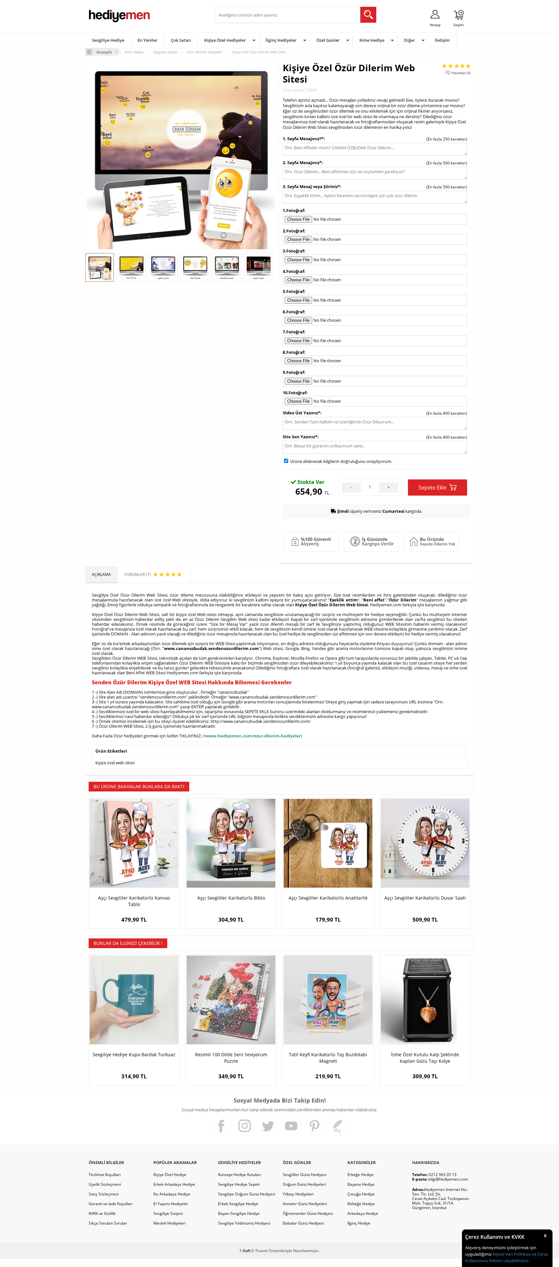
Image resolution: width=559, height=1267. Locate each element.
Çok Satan (181, 40)
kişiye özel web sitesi (115, 763)
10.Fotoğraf (294, 393)
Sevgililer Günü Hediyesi (304, 1174)
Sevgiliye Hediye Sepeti (239, 1184)
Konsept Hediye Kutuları (239, 1174)
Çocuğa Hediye (361, 1194)
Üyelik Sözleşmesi (105, 1184)
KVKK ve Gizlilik (102, 1213)
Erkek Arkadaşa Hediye (174, 1184)
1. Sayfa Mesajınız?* (303, 138)
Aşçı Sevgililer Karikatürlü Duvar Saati (425, 898)
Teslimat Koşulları (105, 1174)
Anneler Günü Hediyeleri (305, 1203)
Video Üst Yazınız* (301, 413)
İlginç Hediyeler (281, 40)
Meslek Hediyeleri (169, 1223)
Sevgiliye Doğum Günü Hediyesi (246, 1194)
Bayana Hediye (361, 1184)
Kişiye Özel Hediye (169, 1174)
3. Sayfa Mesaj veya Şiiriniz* (311, 186)
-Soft (245, 1250)
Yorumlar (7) (460, 73)
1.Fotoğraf (293, 210)
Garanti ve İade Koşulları (111, 1203)
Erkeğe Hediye (360, 1174)
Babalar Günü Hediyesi (303, 1223)
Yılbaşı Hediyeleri (298, 1194)
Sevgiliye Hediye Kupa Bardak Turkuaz (134, 1054)
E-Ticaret (260, 1250)
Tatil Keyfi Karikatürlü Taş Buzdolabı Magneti (328, 1057)
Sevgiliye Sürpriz (168, 1213)
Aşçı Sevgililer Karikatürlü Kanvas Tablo (134, 901)
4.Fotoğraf (293, 271)
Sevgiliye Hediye (108, 40)
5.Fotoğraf (293, 291)
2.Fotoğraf (293, 231)
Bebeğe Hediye (361, 1203)
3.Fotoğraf (293, 251)
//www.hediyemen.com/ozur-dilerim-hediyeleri (252, 736)
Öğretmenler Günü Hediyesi (308, 1213)
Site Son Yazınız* (300, 437)
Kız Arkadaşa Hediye (171, 1194)
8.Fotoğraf (293, 352)
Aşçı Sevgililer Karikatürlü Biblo (231, 898)
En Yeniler (147, 40)
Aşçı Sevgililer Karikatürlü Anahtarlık (328, 898)
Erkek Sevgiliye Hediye (238, 1203)
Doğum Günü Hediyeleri (304, 1184)
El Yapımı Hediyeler (170, 1203)
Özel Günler (328, 40)
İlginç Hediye (358, 1223)
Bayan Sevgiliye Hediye (239, 1213)
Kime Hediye (371, 40)
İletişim (442, 40)
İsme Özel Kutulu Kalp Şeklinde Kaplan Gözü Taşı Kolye (425, 1057)
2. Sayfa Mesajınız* (302, 162)
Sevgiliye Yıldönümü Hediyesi (244, 1223)
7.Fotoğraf (293, 332)
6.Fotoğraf (293, 312)
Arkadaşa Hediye (362, 1213)
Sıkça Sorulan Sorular (108, 1223)
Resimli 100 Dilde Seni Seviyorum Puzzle (231, 1057)
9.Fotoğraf (293, 372)
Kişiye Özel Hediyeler (225, 40)
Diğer (409, 40)
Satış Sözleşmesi (104, 1194)
